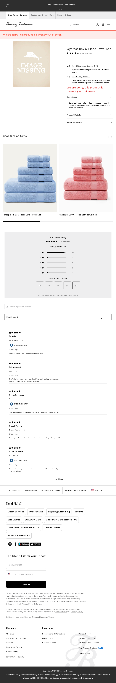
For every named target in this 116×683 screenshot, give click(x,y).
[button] (61, 9)
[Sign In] (98, 24)
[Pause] (7, 5)
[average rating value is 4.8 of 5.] (73, 53)
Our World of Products (16, 638)
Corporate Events (14, 647)
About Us (10, 634)
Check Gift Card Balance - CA (23, 527)
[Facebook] (15, 543)
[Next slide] (111, 136)
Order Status (36, 511)
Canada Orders (52, 527)
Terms (38, 604)
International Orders (19, 535)
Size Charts (14, 519)
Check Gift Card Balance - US (61, 519)
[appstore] (35, 543)
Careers (9, 643)
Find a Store (47, 638)
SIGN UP (26, 584)
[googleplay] (24, 543)
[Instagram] (10, 543)
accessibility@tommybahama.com (77, 678)
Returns (79, 511)
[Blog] (15, 656)
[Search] (79, 24)
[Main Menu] (108, 24)
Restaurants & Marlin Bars (53, 634)
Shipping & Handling (59, 511)
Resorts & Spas (49, 643)
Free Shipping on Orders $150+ (85, 66)
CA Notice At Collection (89, 643)
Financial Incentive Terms (43, 617)
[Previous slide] (108, 136)
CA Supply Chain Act (88, 638)
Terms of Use (61, 612)
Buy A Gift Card (33, 519)
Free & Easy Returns (81, 77)
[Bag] (103, 24)
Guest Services (16, 511)
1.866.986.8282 (40, 678)
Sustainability (12, 651)
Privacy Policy (28, 604)
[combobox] (11, 574)
